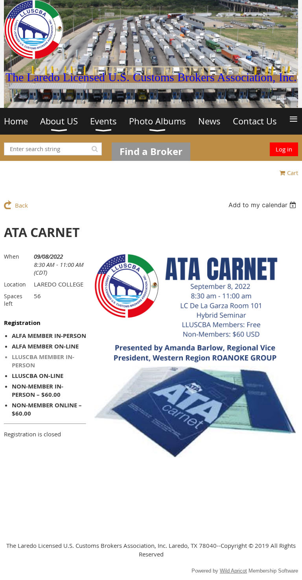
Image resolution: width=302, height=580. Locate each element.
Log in (284, 149)
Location (15, 284)
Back (21, 205)
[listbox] (263, 205)
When (11, 256)
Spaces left (13, 299)
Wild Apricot (233, 571)
